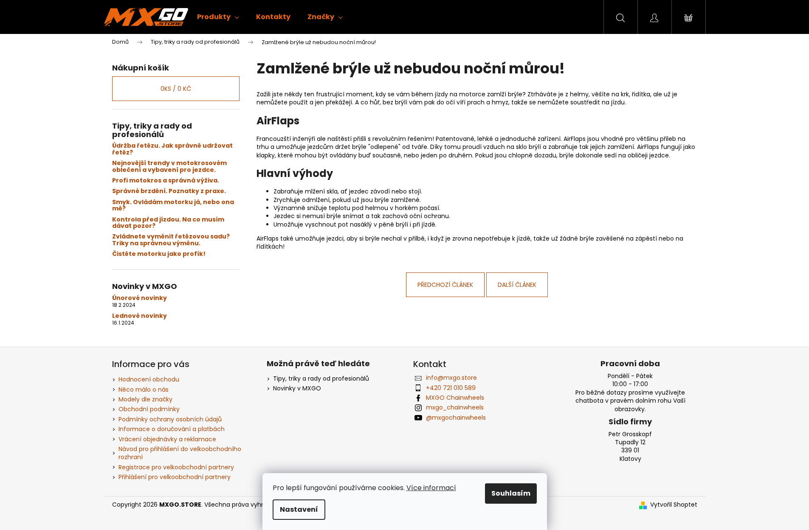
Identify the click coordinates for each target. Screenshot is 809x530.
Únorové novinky (139, 298)
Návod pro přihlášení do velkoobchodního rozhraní (179, 453)
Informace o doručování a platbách (171, 429)
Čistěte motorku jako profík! (159, 254)
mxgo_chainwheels (455, 407)
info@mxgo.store (451, 377)
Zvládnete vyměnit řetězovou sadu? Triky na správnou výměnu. (171, 240)
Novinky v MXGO (297, 388)
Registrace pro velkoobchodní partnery (176, 467)
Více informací (431, 488)
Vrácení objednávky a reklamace (167, 439)
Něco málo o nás (143, 389)
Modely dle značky (145, 399)
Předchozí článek (445, 284)
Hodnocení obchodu (148, 379)
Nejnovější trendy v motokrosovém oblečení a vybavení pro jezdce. (169, 166)
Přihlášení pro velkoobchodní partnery (174, 477)
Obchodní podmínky (149, 409)
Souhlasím (510, 493)
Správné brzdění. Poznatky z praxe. (169, 191)
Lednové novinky (139, 316)
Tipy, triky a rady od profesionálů (321, 379)
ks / (176, 88)
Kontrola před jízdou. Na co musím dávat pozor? (168, 223)
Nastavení (299, 509)
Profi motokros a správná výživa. (165, 180)
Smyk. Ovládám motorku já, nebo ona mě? (173, 205)
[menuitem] (218, 17)
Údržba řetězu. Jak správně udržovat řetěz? (172, 149)
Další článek (517, 284)
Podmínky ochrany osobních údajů (170, 419)
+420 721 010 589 (451, 388)
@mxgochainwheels (456, 417)
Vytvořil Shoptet (673, 505)
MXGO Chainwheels (455, 397)
